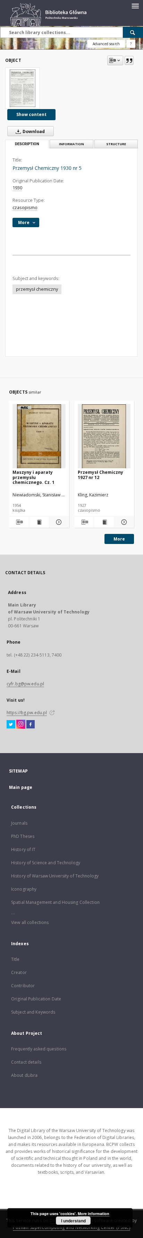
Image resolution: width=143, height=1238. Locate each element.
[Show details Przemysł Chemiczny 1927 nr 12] (123, 522)
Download (33, 131)
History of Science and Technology (45, 863)
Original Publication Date (36, 999)
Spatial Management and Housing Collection (55, 902)
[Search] (133, 32)
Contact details (26, 1062)
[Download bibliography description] (19, 522)
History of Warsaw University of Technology (55, 876)
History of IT (23, 849)
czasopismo (24, 208)
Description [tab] (27, 144)
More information (93, 1213)
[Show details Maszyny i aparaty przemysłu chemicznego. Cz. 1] (58, 522)
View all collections (30, 922)
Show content (31, 114)
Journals (19, 823)
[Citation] (129, 60)
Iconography (23, 889)
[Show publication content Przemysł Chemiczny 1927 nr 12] (104, 522)
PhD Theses (22, 836)
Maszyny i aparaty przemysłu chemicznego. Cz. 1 (33, 477)
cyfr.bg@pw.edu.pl (25, 684)
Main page (20, 787)
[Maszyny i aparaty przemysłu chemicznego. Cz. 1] (39, 436)
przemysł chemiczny (37, 289)
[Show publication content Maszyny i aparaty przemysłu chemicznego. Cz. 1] (39, 522)
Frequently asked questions (38, 1049)
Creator (19, 972)
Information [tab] (71, 144)
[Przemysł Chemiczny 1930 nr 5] (22, 88)
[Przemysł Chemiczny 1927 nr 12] (104, 436)
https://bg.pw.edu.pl (27, 713)
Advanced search (106, 43)
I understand (73, 1221)
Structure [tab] (116, 144)
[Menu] (135, 5)
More (119, 539)
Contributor (23, 986)
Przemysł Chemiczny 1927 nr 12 (100, 474)
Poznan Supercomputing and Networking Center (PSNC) (71, 1227)
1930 (17, 188)
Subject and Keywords (33, 1012)
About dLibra (24, 1075)
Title (15, 959)
